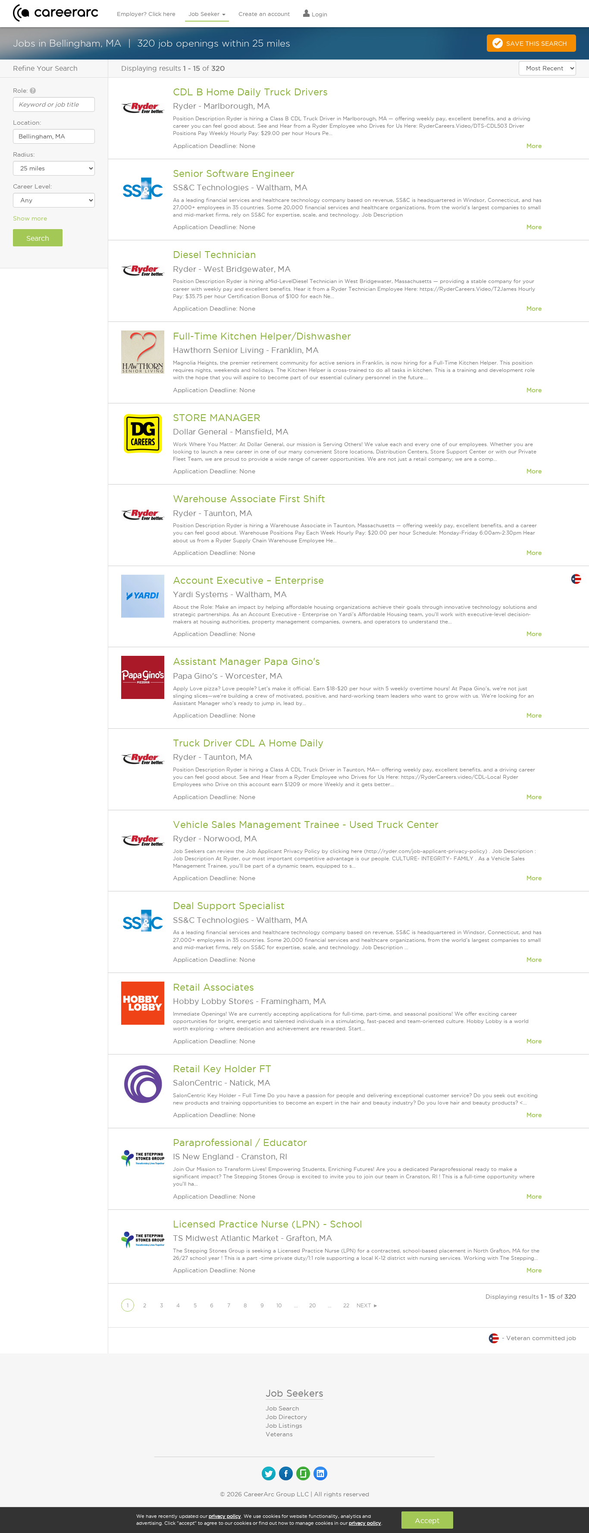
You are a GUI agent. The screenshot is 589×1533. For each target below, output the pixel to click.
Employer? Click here (146, 14)
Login (318, 14)
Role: (21, 90)
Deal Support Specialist (229, 905)
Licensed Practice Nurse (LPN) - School (267, 1224)
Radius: (24, 154)
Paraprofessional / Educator (240, 1142)
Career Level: (32, 186)
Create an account (264, 14)
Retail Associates (213, 987)
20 (312, 1305)
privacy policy (225, 1516)
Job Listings (284, 1425)
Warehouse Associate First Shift (249, 499)
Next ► (367, 1305)
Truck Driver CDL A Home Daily (248, 743)
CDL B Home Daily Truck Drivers (250, 92)
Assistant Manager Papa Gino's (246, 661)
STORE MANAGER (216, 417)
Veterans (279, 1434)
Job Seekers (294, 1393)
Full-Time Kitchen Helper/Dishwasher (262, 336)
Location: (27, 122)
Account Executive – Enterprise (248, 580)
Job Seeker (204, 14)
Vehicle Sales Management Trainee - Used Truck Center (306, 824)
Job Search (282, 1408)
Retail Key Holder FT (222, 1069)
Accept (427, 1520)
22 (346, 1305)
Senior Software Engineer (233, 173)
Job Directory (286, 1416)
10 (279, 1305)
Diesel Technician (214, 254)
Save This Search (536, 43)
